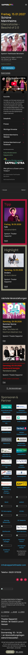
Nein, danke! (19, 652)
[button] (26, 4)
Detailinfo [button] (7, 118)
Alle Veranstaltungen (15, 388)
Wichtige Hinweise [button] (10, 129)
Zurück (5, 190)
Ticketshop (6, 612)
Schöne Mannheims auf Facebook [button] (12, 143)
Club (4, 341)
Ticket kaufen (9, 68)
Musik (6, 241)
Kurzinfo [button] (7, 97)
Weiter (23, 190)
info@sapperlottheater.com (13, 565)
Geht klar (10, 652)
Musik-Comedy (5, 73)
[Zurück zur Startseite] (7, 4)
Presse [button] (6, 124)
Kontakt (15, 612)
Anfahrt (22, 612)
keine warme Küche (9, 179)
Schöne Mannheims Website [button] (11, 136)
